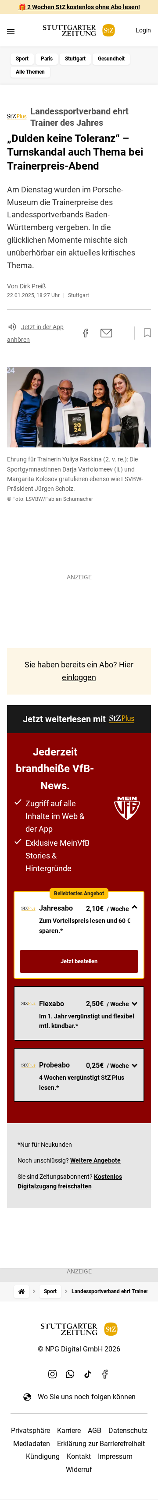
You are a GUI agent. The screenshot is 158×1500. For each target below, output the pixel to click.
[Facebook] (105, 1374)
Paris (47, 59)
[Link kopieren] (69, 333)
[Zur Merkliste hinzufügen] (145, 333)
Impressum (115, 1456)
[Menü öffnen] (10, 31)
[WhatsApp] (70, 1374)
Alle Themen (30, 72)
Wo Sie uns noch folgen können (87, 1397)
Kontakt (79, 1456)
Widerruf (79, 1469)
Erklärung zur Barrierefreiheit (101, 1444)
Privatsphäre (30, 1430)
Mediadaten (31, 1444)
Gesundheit (111, 59)
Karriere (69, 1430)
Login (143, 30)
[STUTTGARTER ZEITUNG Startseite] (79, 30)
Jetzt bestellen (79, 961)
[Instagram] (53, 1374)
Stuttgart (75, 59)
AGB (94, 1430)
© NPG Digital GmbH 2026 (79, 1349)
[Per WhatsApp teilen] (122, 333)
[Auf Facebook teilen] (85, 333)
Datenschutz (127, 1430)
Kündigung (43, 1456)
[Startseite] (21, 1291)
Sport (22, 59)
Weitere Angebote (95, 1160)
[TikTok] (88, 1374)
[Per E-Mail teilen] (106, 333)
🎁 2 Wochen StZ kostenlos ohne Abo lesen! (79, 7)
